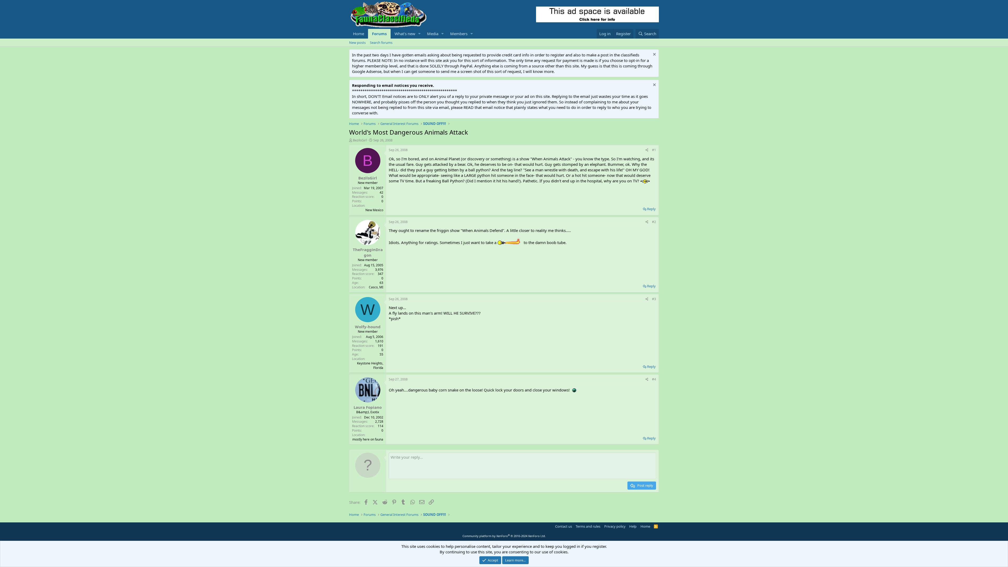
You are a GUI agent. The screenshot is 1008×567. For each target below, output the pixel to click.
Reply (651, 208)
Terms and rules (588, 526)
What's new (405, 33)
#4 (654, 379)
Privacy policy (615, 526)
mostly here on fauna (367, 439)
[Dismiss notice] (654, 55)
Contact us (563, 526)
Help (633, 526)
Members (459, 33)
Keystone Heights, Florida (370, 365)
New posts (357, 42)
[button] (419, 34)
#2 (654, 222)
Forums (379, 33)
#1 (654, 150)
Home (358, 33)
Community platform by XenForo (504, 536)
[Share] (647, 150)
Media (432, 33)
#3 (654, 299)
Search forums (381, 42)
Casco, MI (376, 287)
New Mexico (374, 210)
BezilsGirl (360, 140)
